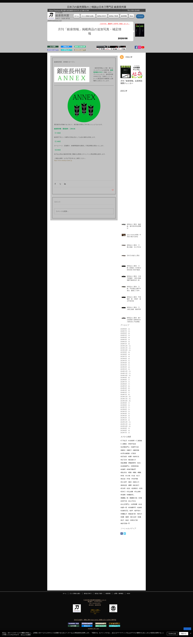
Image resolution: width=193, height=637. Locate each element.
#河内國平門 (132, 507)
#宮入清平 (124, 482)
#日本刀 (123, 491)
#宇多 (128, 479)
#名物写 (123, 469)
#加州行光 (136, 456)
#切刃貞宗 (124, 456)
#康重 (130, 485)
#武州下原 (124, 501)
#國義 (139, 472)
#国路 (130, 472)
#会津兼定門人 (125, 447)
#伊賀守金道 (132, 444)
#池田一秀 (124, 507)
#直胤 (139, 517)
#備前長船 (136, 450)
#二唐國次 (124, 444)
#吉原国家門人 (125, 466)
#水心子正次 (132, 501)
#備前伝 (123, 450)
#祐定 (127, 520)
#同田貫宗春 (135, 466)
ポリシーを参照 (26, 634)
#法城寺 (139, 507)
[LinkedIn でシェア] (65, 184)
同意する (183, 633)
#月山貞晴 (137, 491)
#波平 (131, 510)
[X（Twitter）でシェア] (60, 184)
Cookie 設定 (172, 633)
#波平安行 (137, 510)
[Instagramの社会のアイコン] (139, 47)
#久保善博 (131, 440)
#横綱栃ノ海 (124, 498)
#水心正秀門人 (125, 504)
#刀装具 (133, 453)
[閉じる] (190, 633)
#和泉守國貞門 (131, 469)
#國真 (134, 472)
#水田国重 (134, 504)
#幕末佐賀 (124, 485)
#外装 (122, 475)
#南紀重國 (124, 463)
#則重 (130, 456)
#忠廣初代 (134, 488)
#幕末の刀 (136, 482)
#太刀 (138, 475)
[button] (124, 16)
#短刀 (122, 520)
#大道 (133, 475)
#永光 (140, 504)
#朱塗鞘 (123, 495)
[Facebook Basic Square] (122, 533)
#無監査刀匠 (132, 514)
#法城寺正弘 (124, 510)
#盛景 (127, 517)
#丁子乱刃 (124, 440)
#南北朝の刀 (132, 460)
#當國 (122, 517)
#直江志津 (133, 517)
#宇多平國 (134, 479)
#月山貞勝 (130, 491)
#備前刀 (129, 450)
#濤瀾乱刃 (124, 514)
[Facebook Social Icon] (136, 47)
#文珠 (140, 488)
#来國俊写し (130, 495)
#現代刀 (139, 514)
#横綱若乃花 (133, 498)
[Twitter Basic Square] (125, 533)
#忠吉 (128, 488)
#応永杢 (123, 488)
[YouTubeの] (142, 47)
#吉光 (139, 463)
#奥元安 (123, 479)
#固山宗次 (124, 472)
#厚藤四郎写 (132, 463)
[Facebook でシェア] (55, 184)
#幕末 (130, 482)
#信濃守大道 (135, 447)
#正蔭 (140, 498)
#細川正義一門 (125, 523)
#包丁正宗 (124, 460)
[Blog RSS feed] (122, 57)
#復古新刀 (136, 485)
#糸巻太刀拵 (134, 520)
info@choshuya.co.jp (55, 20)
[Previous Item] (124, 71)
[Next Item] (139, 71)
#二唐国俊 (139, 440)
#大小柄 (127, 475)
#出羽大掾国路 (125, 453)
